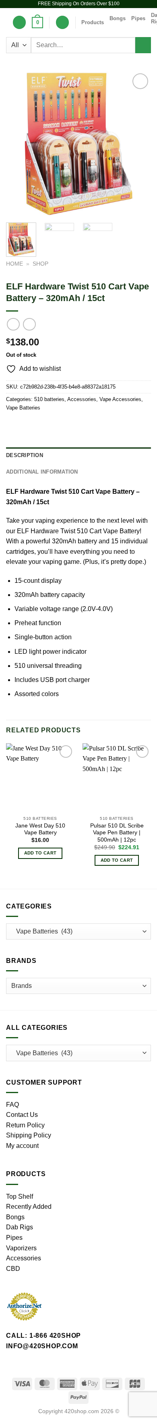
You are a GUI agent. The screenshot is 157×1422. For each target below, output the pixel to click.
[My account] (62, 22)
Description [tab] (24, 455)
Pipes (138, 18)
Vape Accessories (120, 399)
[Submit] (143, 45)
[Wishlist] (19, 22)
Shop (40, 264)
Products (92, 22)
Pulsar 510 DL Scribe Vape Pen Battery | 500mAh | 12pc (117, 833)
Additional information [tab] (42, 472)
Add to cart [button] (40, 852)
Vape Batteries (23, 408)
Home (14, 264)
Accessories (81, 399)
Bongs (117, 18)
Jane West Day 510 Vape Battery (40, 829)
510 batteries (49, 399)
